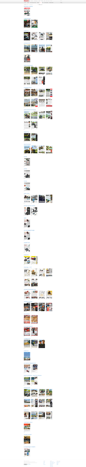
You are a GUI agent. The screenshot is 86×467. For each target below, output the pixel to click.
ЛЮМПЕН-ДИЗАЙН (28, 301)
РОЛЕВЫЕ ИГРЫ (27, 87)
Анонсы (25, 2)
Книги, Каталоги (51, 466)
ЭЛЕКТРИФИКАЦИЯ (28, 65)
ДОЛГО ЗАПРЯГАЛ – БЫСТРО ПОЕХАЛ (32, 375)
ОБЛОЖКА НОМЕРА (28, 6)
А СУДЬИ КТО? (27, 338)
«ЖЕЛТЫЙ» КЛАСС (28, 422)
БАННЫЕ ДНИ (27, 387)
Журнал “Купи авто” (52, 463)
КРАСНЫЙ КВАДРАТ (28, 326)
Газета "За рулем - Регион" (33, 2)
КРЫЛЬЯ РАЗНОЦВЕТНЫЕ (30, 289)
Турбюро (57, 464)
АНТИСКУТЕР (27, 43)
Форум (44, 462)
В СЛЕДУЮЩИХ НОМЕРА (29, 446)
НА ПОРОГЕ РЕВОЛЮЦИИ (30, 363)
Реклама (57, 463)
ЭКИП (25, 218)
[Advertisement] (58, 12)
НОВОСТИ (26, 30)
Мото (40, 2)
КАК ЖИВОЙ (26, 314)
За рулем (28, 2)
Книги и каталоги (46, 2)
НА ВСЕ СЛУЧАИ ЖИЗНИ (29, 205)
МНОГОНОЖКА (27, 144)
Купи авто (38, 2)
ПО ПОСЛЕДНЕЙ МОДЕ (29, 230)
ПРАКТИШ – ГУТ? (28, 267)
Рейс (42, 2)
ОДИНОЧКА (26, 132)
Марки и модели (51, 2)
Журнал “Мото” (51, 464)
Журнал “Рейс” (51, 465)
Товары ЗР (58, 462)
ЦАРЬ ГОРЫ (26, 193)
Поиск (61, 2)
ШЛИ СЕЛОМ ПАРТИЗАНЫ (30, 109)
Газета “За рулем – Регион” (52, 462)
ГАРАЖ (25, 156)
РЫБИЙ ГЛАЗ (27, 242)
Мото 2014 (25, 4)
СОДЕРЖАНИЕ (27, 18)
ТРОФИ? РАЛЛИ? (28, 434)
